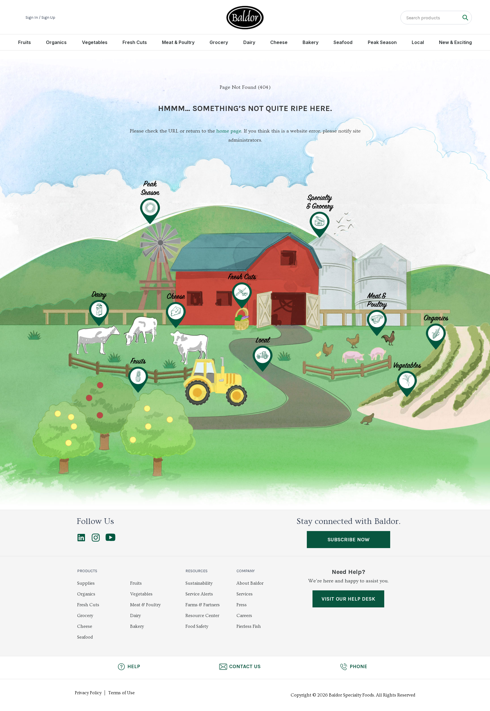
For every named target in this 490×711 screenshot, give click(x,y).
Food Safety (196, 626)
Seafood (342, 42)
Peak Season (382, 42)
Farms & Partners (202, 604)
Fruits (24, 42)
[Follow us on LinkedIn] (81, 540)
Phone (358, 666)
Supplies (86, 583)
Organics (56, 42)
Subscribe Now (348, 539)
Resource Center (202, 615)
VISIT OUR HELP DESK (348, 599)
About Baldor (249, 583)
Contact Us (245, 666)
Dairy (249, 42)
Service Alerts (199, 594)
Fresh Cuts (134, 42)
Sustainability (198, 583)
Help (133, 666)
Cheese (279, 42)
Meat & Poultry (178, 42)
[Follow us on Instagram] (95, 540)
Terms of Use (121, 692)
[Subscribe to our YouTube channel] (110, 539)
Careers (244, 615)
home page (228, 131)
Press (241, 604)
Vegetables (94, 42)
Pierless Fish (248, 626)
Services (244, 594)
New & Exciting (455, 42)
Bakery (310, 42)
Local (418, 42)
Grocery (219, 42)
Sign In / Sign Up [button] (40, 17)
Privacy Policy (88, 692)
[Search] (465, 17)
